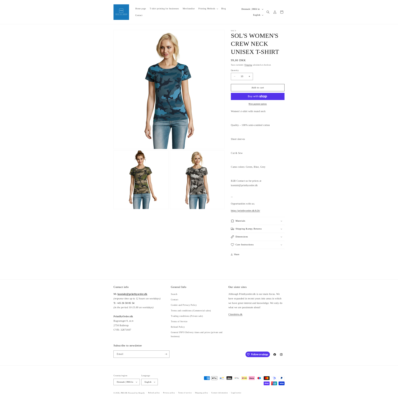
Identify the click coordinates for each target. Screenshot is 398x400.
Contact (174, 299)
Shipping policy (201, 393)
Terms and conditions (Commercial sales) (191, 310)
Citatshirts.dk (235, 314)
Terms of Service (179, 321)
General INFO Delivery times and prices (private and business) (196, 334)
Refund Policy (178, 327)
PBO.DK (124, 393)
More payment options (258, 104)
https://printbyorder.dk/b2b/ (245, 210)
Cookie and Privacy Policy (184, 305)
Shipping (248, 65)
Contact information (219, 393)
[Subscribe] (165, 354)
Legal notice (236, 393)
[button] (208, 8)
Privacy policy (169, 393)
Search (174, 294)
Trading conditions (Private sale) (187, 316)
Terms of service (185, 393)
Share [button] (236, 254)
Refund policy (154, 393)
